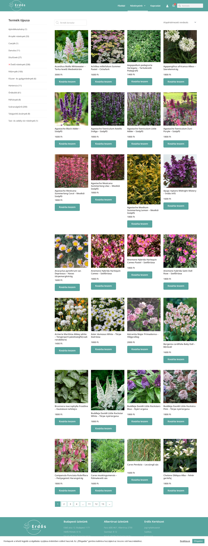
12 (96, 504)
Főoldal (121, 5)
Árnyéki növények (18, 36)
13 (103, 504)
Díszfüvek (15, 57)
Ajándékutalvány (17, 29)
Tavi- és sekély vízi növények (23, 120)
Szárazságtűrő (17, 106)
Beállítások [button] (185, 541)
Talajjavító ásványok (19, 113)
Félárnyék (15, 71)
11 (89, 504)
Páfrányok (14, 99)
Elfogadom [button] (198, 541)
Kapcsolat (155, 5)
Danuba (14, 50)
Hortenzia (15, 85)
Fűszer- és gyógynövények (22, 78)
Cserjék (13, 43)
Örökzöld (14, 92)
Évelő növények (20, 64)
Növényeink (136, 5)
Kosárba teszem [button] (67, 81)
